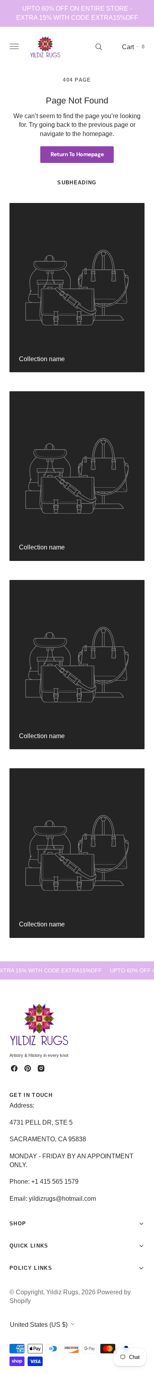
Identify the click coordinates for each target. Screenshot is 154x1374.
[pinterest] (27, 1068)
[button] (13, 47)
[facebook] (14, 1068)
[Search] (98, 47)
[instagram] (41, 1068)
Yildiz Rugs (62, 1292)
